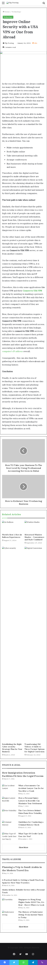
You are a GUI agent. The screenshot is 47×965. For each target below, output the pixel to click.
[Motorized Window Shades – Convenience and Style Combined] (35, 526)
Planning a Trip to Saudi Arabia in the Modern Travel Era (22, 869)
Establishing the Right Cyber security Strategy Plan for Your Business (12, 748)
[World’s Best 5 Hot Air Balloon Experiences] (12, 526)
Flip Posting (9, 43)
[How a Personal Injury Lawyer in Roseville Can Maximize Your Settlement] (9, 801)
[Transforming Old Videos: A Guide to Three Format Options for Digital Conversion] (35, 644)
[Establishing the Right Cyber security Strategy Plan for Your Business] (12, 644)
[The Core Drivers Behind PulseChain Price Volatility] (9, 814)
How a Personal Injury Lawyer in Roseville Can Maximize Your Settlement (30, 801)
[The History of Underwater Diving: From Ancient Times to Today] (9, 915)
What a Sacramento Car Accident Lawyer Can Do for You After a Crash (31, 788)
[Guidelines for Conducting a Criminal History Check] (9, 825)
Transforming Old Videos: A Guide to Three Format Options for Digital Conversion (35, 748)
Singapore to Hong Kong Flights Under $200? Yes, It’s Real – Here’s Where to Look (31, 902)
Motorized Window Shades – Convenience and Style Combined (34, 537)
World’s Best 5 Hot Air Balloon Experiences (12, 536)
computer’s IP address (12, 351)
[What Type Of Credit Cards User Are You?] (9, 837)
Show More (23, 847)
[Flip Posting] (13, 3)
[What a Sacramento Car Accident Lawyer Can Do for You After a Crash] (9, 789)
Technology (16, 12)
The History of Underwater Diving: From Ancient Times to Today (30, 915)
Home (7, 12)
